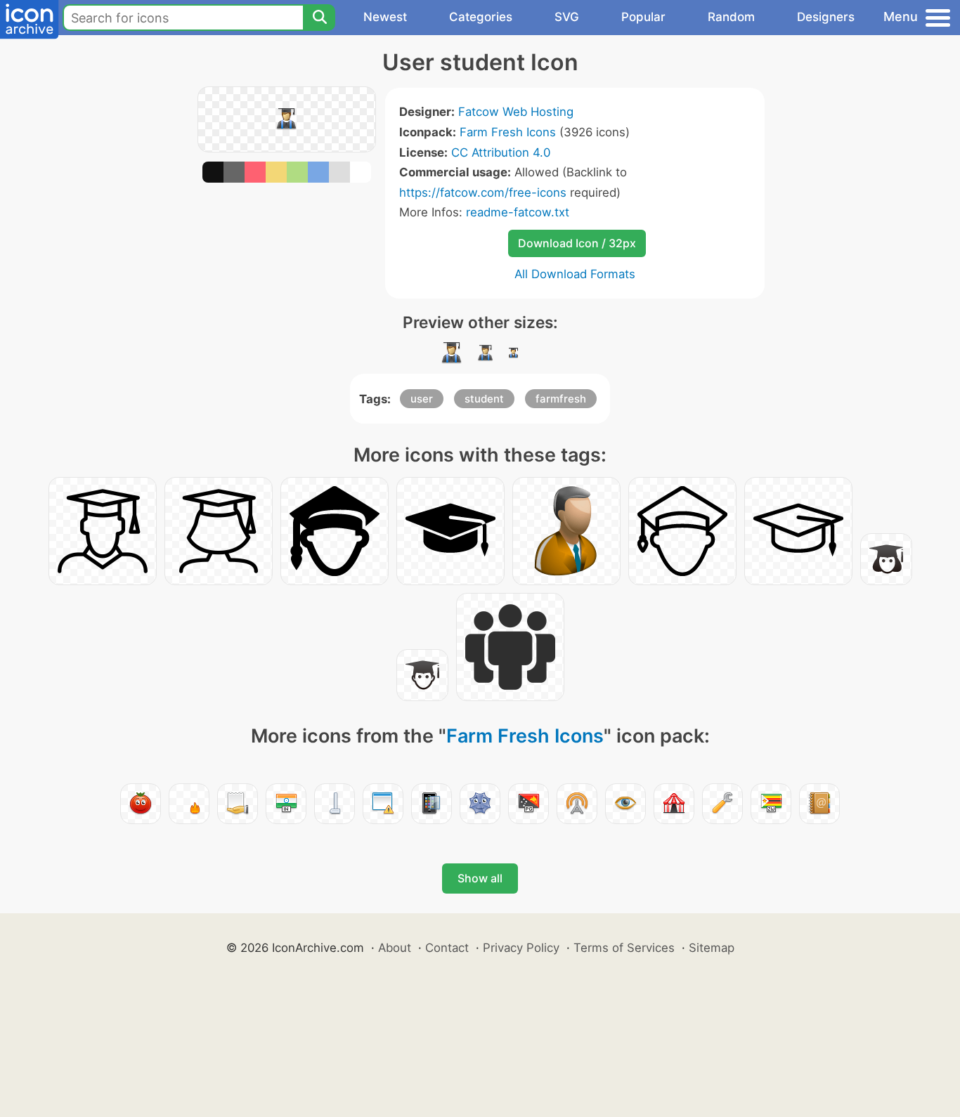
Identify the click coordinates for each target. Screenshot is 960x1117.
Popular (643, 17)
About (394, 948)
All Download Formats (574, 274)
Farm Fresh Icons (508, 132)
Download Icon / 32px (577, 243)
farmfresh (561, 398)
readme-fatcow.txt (517, 212)
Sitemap (711, 948)
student (484, 398)
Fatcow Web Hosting (515, 112)
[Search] (319, 17)
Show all (480, 878)
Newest (385, 17)
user (421, 398)
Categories (480, 17)
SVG (566, 17)
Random (731, 17)
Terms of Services (624, 948)
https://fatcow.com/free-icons (482, 192)
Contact (447, 948)
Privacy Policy (521, 948)
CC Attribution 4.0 (500, 152)
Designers (826, 17)
